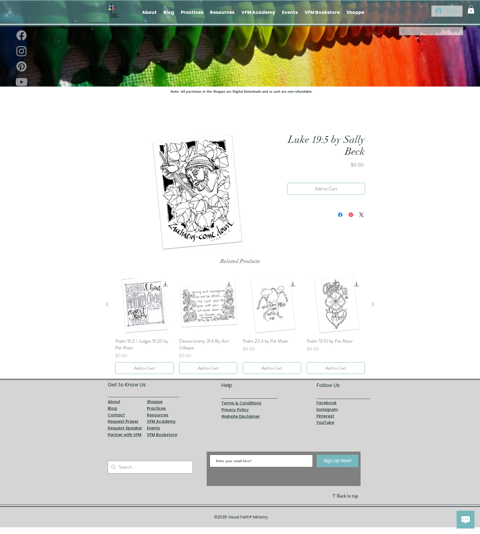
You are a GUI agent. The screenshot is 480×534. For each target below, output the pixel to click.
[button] (471, 9)
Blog (112, 408)
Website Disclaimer (240, 416)
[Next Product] (372, 304)
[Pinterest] (21, 66)
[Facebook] (21, 35)
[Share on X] (361, 215)
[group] (240, 324)
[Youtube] (21, 82)
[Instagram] (21, 51)
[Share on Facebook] (340, 215)
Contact (116, 415)
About (114, 401)
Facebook (326, 403)
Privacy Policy (235, 409)
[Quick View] (144, 304)
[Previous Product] (107, 304)
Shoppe (154, 401)
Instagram (327, 409)
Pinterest (325, 416)
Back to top (347, 495)
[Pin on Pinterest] (351, 215)
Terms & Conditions (241, 403)
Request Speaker (125, 428)
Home (120, 113)
